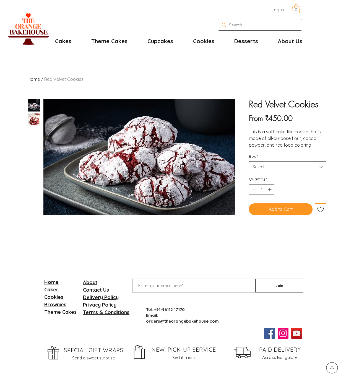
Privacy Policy (99, 305)
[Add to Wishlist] (320, 209)
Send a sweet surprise (93, 358)
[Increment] (270, 189)
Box (253, 156)
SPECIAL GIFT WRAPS (93, 350)
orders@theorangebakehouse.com (182, 321)
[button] (296, 8)
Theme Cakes (60, 312)
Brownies (55, 304)
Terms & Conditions (106, 312)
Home (34, 79)
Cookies (53, 297)
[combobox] (287, 166)
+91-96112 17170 (169, 309)
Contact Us (96, 290)
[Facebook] (269, 333)
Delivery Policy (101, 297)
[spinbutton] (262, 189)
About (90, 282)
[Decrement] (253, 189)
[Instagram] (283, 333)
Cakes (51, 289)
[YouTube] (296, 333)
